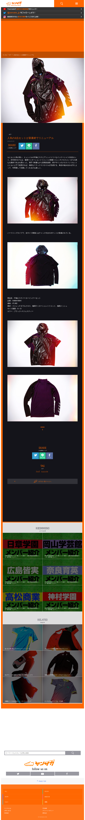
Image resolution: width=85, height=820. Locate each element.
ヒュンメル (44, 471)
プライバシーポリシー (48, 810)
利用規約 (6, 813)
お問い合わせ (7, 810)
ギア (10, 55)
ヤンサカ (5, 55)
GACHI (47, 791)
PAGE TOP (42, 781)
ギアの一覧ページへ (44, 481)
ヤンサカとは (7, 808)
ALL (6, 791)
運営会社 (44, 813)
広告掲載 (44, 808)
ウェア (38, 471)
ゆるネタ (47, 796)
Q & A (6, 802)
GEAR (6, 796)
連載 (46, 802)
